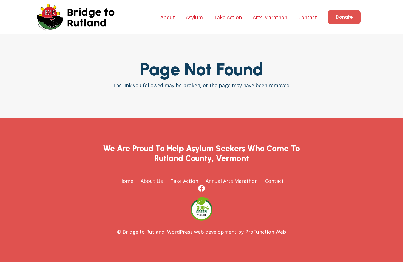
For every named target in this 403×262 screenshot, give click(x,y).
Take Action (184, 181)
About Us (152, 181)
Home (126, 181)
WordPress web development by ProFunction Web (226, 232)
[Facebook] (201, 188)
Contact (274, 181)
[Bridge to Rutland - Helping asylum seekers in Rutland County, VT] (76, 17)
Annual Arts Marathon (232, 181)
